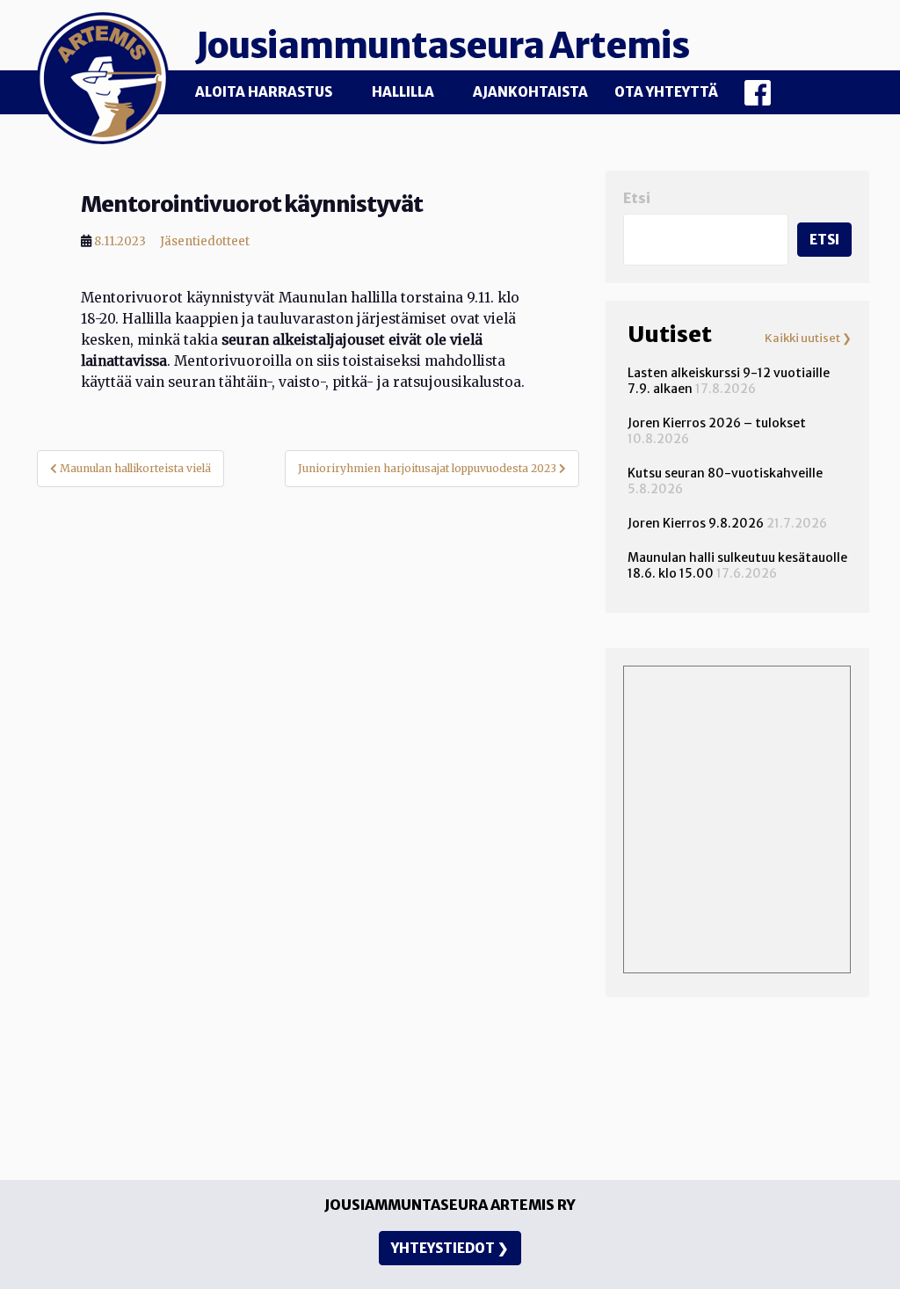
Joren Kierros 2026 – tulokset (717, 423)
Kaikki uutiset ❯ (808, 338)
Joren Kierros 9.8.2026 (696, 523)
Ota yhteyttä (666, 92)
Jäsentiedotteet (205, 241)
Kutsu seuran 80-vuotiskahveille (725, 473)
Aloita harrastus (263, 92)
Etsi (636, 198)
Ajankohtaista (530, 92)
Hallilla (403, 92)
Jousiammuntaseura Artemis (442, 45)
